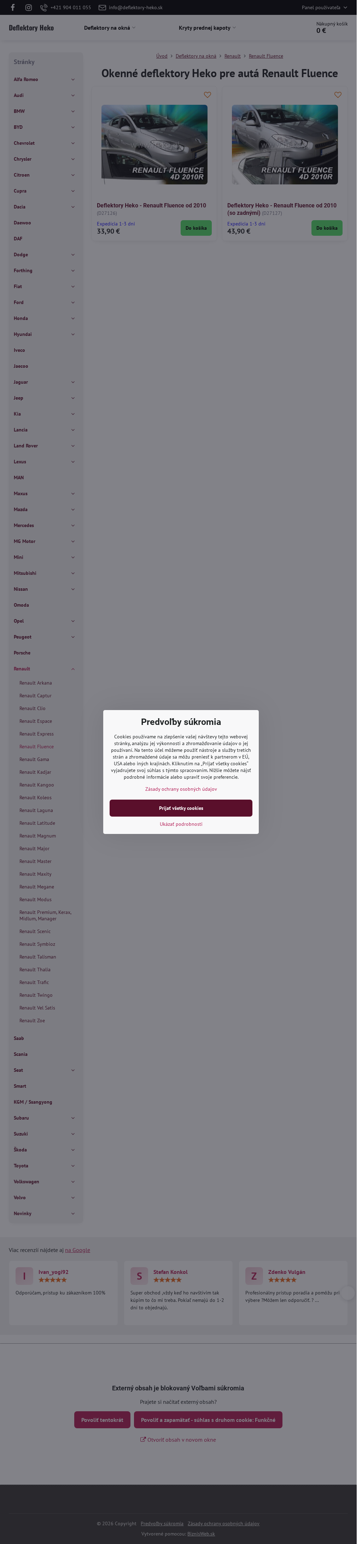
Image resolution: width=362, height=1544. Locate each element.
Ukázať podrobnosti (181, 824)
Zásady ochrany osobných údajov (181, 789)
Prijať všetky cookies (181, 808)
